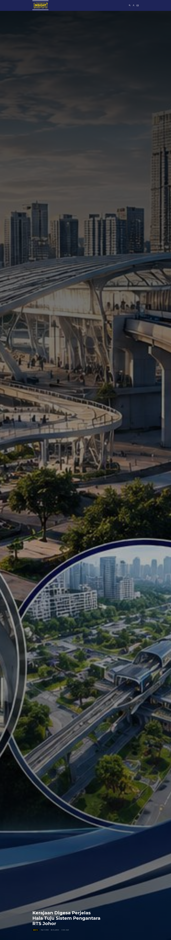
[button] (130, 5)
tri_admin (56, 930)
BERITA (35, 930)
